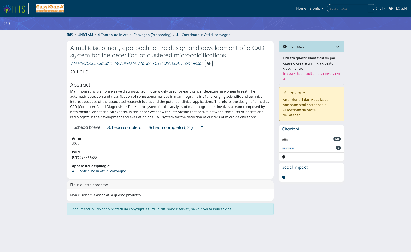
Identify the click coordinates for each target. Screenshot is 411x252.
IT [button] (381, 8)
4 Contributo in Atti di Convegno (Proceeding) (134, 34)
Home (301, 8)
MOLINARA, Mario (131, 63)
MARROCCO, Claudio (91, 63)
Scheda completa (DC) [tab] (171, 127)
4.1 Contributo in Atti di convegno (203, 34)
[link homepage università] (49, 8)
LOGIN (401, 8)
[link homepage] (16, 8)
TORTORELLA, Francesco (176, 63)
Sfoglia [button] (315, 8)
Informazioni (297, 46)
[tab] (202, 127)
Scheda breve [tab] (87, 127)
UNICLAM (85, 34)
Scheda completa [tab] (124, 127)
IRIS (70, 34)
